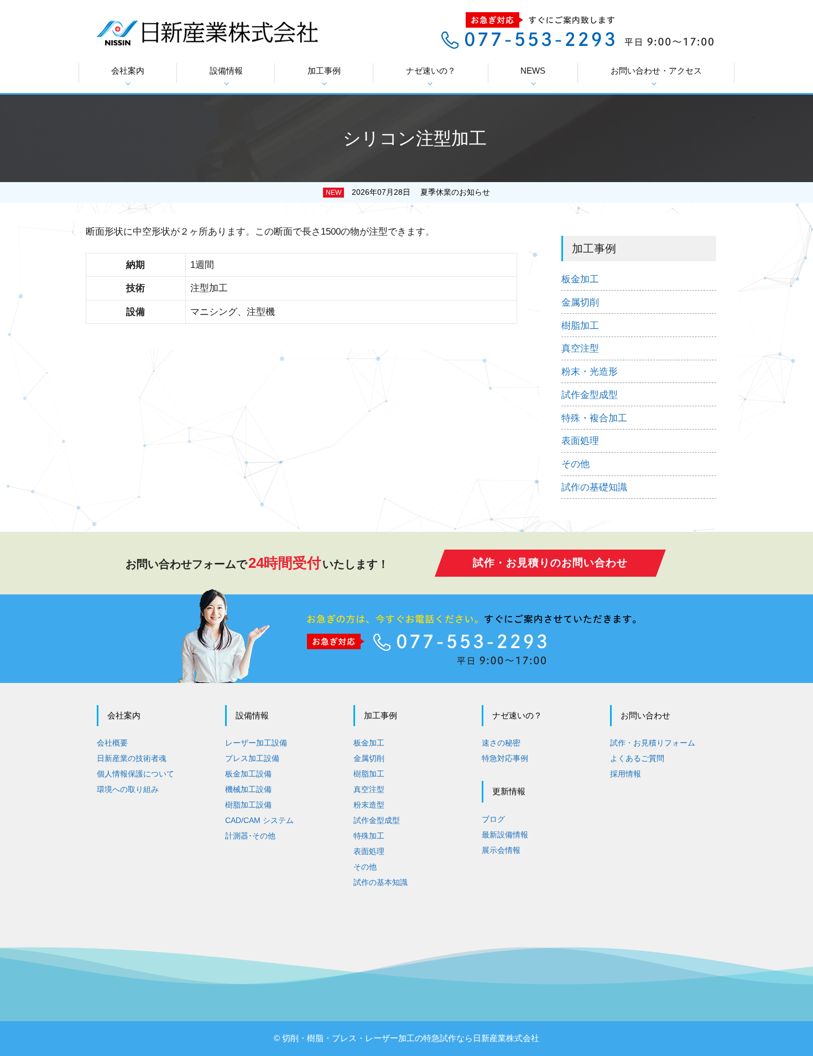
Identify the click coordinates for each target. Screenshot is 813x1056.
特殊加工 (368, 835)
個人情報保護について (135, 773)
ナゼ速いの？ (431, 70)
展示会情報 (501, 850)
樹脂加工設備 (248, 804)
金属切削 (580, 302)
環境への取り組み (128, 789)
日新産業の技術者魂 (131, 758)
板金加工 (580, 279)
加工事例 (324, 70)
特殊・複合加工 (594, 418)
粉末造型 (368, 804)
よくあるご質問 (637, 758)
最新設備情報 (505, 834)
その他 (575, 464)
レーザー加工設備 (256, 742)
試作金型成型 (589, 395)
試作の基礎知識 (594, 487)
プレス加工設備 (252, 758)
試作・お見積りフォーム (652, 742)
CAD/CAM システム (259, 820)
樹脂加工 (580, 325)
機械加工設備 (248, 789)
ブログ (493, 819)
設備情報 (226, 70)
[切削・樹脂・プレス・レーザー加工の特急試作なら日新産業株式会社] (207, 32)
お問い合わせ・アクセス (656, 70)
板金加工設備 (248, 773)
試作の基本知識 (380, 882)
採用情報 (625, 773)
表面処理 (580, 441)
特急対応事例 (505, 758)
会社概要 (112, 742)
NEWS (532, 70)
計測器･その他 (250, 835)
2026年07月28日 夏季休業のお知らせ (421, 192)
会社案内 (127, 70)
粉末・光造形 (589, 371)
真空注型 (580, 348)
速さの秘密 (501, 742)
